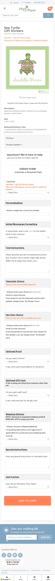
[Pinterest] (20, 555)
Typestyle (36, 292)
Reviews (4, 572)
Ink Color (36, 325)
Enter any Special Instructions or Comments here (26, 456)
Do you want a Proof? (15, 358)
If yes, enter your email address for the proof (25, 367)
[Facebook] (4, 555)
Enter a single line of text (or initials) (23, 210)
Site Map (46, 570)
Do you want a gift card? (16, 392)
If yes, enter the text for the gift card (21, 401)
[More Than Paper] (27, 8)
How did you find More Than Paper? (21, 484)
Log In (16, 2)
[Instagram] (15, 555)
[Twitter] (9, 555)
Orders (27, 2)
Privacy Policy (36, 570)
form (31, 231)
